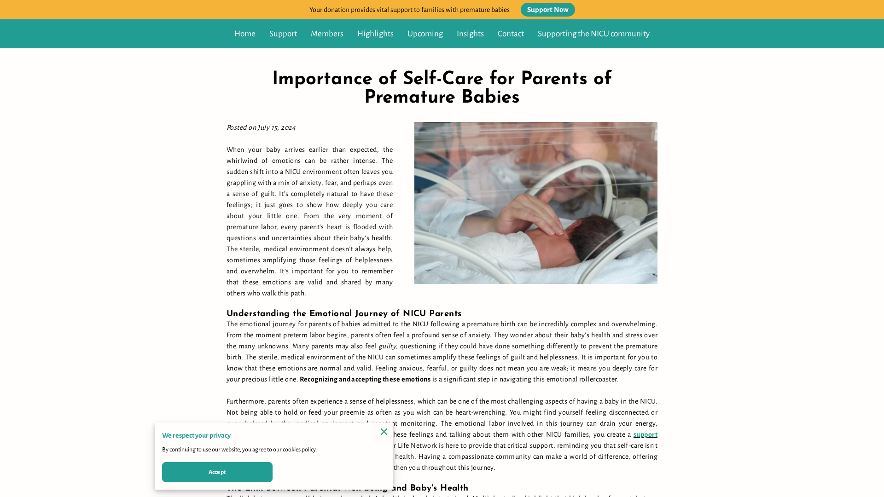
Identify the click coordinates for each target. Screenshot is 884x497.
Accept (217, 472)
